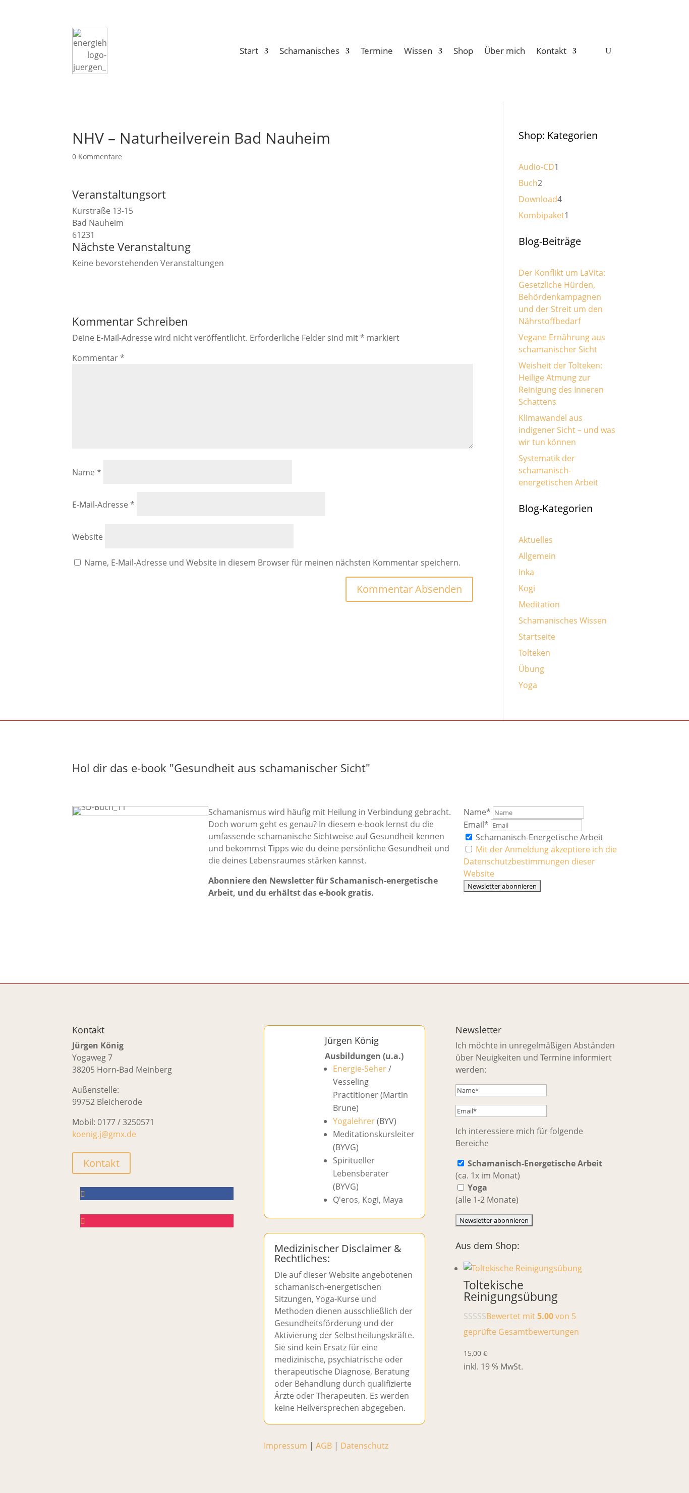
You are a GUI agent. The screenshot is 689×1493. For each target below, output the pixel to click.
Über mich (504, 50)
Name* (477, 812)
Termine (377, 50)
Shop (463, 50)
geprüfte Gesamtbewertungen (521, 1331)
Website (87, 536)
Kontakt (551, 50)
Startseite (537, 636)
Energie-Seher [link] (359, 1068)
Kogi (527, 588)
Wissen (418, 50)
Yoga (528, 685)
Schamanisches (309, 50)
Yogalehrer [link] (354, 1121)
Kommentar (98, 357)
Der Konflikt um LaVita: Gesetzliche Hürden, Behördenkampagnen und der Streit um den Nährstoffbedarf (562, 297)
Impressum (285, 1445)
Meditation (539, 604)
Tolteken (534, 652)
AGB (324, 1445)
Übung (531, 668)
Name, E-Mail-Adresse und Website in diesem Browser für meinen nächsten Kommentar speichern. (272, 562)
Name (86, 472)
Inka (526, 572)
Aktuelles (536, 539)
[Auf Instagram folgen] (157, 1220)
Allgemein (537, 556)
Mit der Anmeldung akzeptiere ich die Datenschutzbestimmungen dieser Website (540, 861)
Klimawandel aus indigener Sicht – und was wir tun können (567, 430)
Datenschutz (364, 1445)
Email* (476, 824)
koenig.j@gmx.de (104, 1134)
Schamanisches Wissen (563, 620)
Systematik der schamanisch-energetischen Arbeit (558, 470)
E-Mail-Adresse (103, 504)
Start (249, 50)
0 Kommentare (97, 156)
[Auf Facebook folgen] (157, 1193)
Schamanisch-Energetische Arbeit (538, 837)
